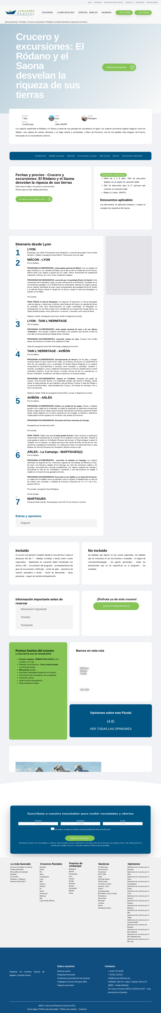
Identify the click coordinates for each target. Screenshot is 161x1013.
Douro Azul (102, 898)
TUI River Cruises (104, 884)
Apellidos (80, 821)
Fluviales (22, 22)
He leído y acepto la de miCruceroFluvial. (83, 829)
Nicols (100, 905)
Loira (41, 879)
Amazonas (43, 893)
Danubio (43, 867)
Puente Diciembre (17, 869)
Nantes (71, 886)
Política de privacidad (82, 829)
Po (41, 889)
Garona (42, 884)
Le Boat (101, 903)
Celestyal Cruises (104, 908)
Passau (71, 879)
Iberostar (101, 901)
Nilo (41, 898)
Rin (41, 872)
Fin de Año (14, 877)
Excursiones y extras (87, 156)
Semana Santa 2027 (18, 881)
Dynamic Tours (103, 886)
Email (122, 821)
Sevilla (71, 881)
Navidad (13, 874)
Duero (42, 869)
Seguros (25, 522)
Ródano (42, 886)
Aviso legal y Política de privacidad (42, 1009)
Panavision (102, 872)
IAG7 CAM (102, 874)
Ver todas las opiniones (111, 729)
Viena (71, 893)
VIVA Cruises (103, 881)
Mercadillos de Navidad (19, 872)
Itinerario (71, 156)
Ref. (56, 122)
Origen (57, 116)
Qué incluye (104, 156)
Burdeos (72, 883)
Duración (25, 116)
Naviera (24, 122)
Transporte (27, 625)
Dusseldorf (73, 888)
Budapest (72, 869)
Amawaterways (103, 891)
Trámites (25, 617)
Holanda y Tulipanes (17, 879)
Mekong (43, 896)
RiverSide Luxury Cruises (107, 893)
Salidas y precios (56, 156)
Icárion (100, 889)
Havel (42, 891)
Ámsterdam (73, 874)
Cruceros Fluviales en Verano (21, 867)
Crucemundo (103, 869)
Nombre (38, 821)
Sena (41, 874)
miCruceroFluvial (10, 22)
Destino (90, 116)
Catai (100, 877)
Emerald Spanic (104, 879)
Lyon (70, 876)
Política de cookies (68, 1009)
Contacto (83, 1009)
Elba (41, 881)
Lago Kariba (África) (47, 901)
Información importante (132, 156)
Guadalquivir (44, 877)
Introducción (40, 156)
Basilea (71, 891)
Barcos (116, 156)
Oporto (71, 871)
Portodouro (102, 896)
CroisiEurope (103, 867)
